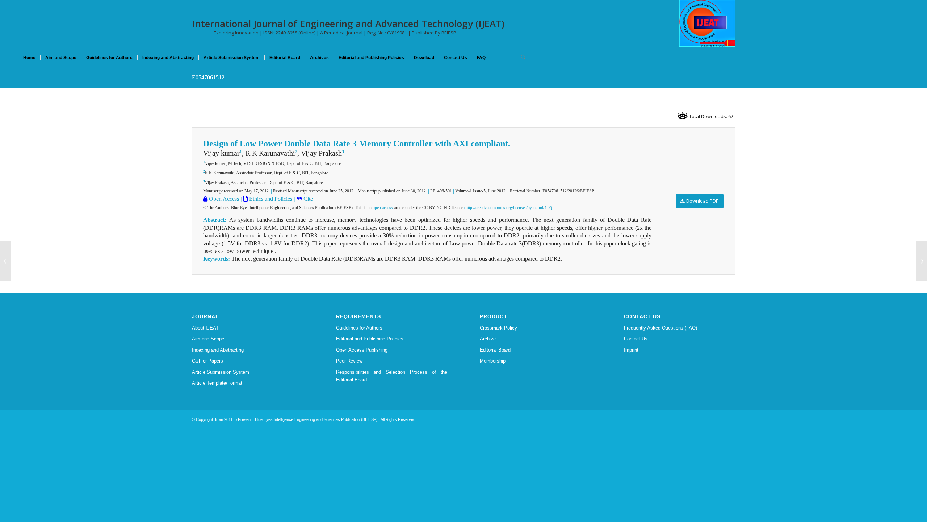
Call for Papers (207, 361)
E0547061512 (208, 77)
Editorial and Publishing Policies (369, 338)
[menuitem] (29, 58)
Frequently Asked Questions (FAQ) (660, 328)
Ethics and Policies (270, 199)
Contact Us (635, 338)
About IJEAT (205, 328)
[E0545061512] (5, 261)
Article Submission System (220, 372)
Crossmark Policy (498, 328)
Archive (488, 338)
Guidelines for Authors (359, 328)
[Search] (520, 58)
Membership (493, 361)
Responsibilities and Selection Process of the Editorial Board (392, 375)
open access (383, 207)
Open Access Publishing (361, 350)
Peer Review (349, 361)
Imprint (631, 350)
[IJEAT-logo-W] (707, 23)
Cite (308, 199)
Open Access (223, 199)
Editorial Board (495, 350)
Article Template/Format (217, 383)
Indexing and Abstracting (218, 350)
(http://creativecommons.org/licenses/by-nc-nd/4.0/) (508, 207)
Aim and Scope (208, 338)
